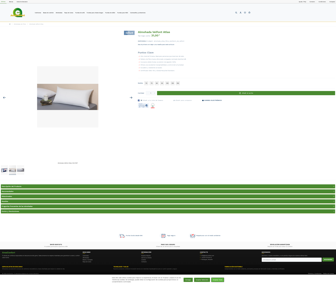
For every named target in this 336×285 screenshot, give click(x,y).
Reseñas (5, 201)
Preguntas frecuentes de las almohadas (17, 206)
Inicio (9, 24)
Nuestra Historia (145, 255)
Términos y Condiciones (314, 273)
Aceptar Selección (202, 280)
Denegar (188, 280)
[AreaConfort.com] (17, 12)
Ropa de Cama (87, 261)
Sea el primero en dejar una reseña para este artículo (156, 44)
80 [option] (157, 83)
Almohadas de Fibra (20, 24)
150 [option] (178, 83)
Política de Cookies (328, 273)
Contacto (144, 261)
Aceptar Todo (217, 280)
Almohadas (86, 257)
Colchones (86, 255)
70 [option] (146, 83)
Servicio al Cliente (146, 257)
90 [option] (162, 83)
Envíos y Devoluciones (10, 211)
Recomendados (7, 191)
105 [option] (167, 83)
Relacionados (7, 196)
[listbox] (162, 83)
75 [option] (151, 83)
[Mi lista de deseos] (245, 13)
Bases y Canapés (88, 259)
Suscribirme (328, 259)
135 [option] (173, 83)
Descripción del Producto (11, 186)
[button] (240, 13)
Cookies (143, 259)
